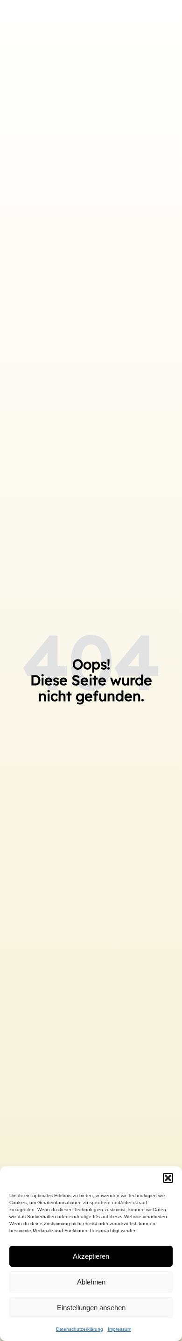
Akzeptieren (91, 1256)
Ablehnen (91, 1282)
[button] (168, 1178)
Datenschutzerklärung (79, 1329)
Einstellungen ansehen (91, 1308)
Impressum (119, 1329)
